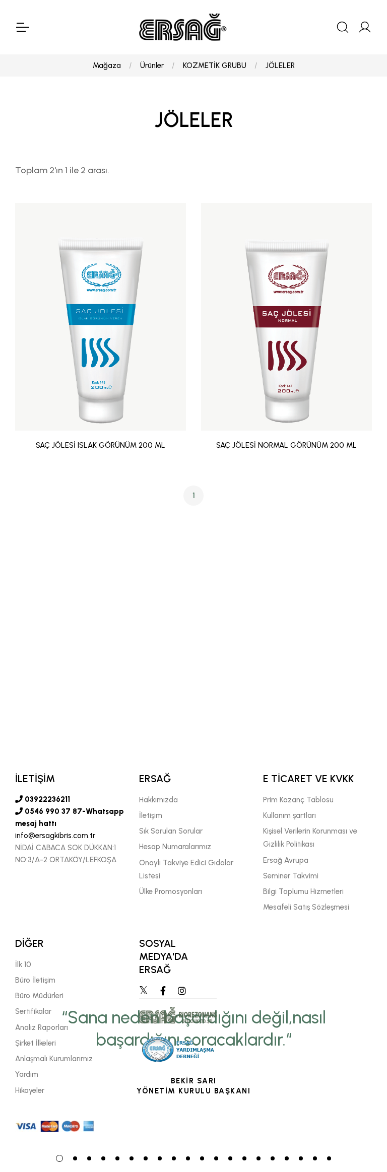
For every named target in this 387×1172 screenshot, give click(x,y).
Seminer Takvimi (290, 875)
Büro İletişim (35, 980)
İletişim (150, 815)
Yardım (26, 1074)
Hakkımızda (158, 799)
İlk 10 (23, 964)
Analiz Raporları (41, 1027)
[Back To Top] (360, 1109)
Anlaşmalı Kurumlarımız (54, 1058)
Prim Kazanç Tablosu (298, 799)
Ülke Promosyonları (170, 891)
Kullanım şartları (289, 815)
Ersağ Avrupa (285, 860)
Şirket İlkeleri (35, 1043)
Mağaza (107, 65)
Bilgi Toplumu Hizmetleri (303, 891)
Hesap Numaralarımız (175, 846)
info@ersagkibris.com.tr (55, 835)
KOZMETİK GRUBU (214, 65)
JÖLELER (280, 65)
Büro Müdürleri (39, 995)
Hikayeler (29, 1090)
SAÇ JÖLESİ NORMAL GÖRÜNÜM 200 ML (286, 445)
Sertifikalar (33, 1011)
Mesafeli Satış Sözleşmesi (306, 907)
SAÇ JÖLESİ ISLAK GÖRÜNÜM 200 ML (100, 445)
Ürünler (152, 65)
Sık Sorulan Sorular (171, 831)
